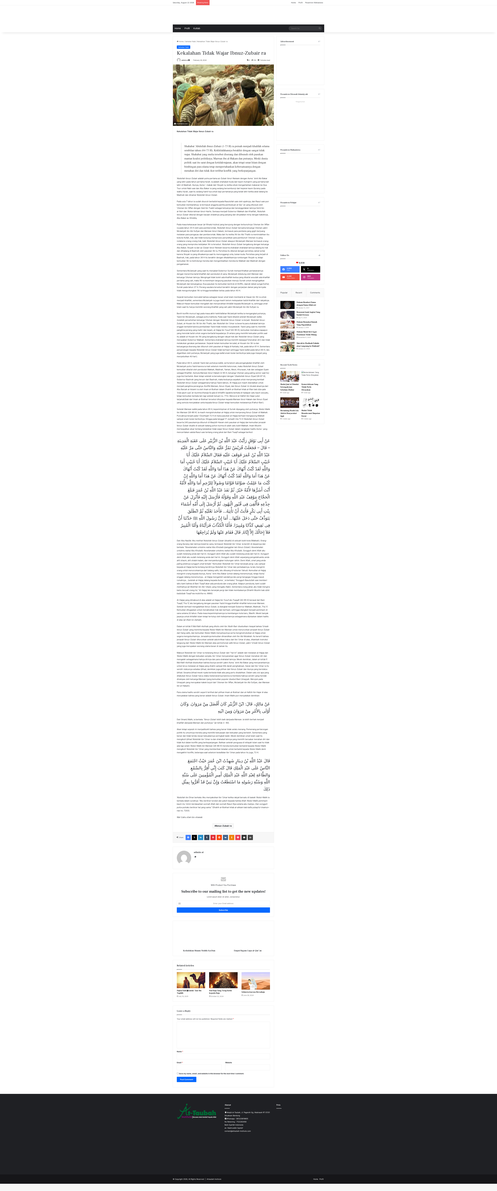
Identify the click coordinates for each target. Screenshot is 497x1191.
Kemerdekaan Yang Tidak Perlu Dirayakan (309, 387)
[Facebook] (188, 837)
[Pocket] (237, 837)
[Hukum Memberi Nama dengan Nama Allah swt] (287, 305)
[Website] (195, 856)
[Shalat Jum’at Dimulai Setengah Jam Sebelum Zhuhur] (289, 376)
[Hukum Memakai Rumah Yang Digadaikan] (287, 324)
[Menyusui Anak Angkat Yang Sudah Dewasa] (287, 315)
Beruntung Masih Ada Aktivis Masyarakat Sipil (289, 413)
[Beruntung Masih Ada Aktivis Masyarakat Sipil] (289, 402)
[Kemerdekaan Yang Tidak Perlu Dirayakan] (310, 376)
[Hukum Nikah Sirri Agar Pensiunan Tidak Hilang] (287, 335)
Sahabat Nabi (190, 41)
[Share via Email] (244, 837)
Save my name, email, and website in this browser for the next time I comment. (211, 1074)
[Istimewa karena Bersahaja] (256, 981)
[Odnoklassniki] (231, 837)
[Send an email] (189, 60)
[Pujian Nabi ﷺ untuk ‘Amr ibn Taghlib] (191, 980)
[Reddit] (219, 837)
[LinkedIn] (200, 837)
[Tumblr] (206, 837)
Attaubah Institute (214, 1179)
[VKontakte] (225, 837)
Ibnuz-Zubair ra (224, 826)
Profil (300, 3)
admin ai (184, 60)
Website (228, 1063)
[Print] (250, 837)
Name (180, 1051)
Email (180, 1063)
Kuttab (196, 28)
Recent (299, 292)
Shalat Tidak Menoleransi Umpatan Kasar (310, 413)
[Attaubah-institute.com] (192, 14)
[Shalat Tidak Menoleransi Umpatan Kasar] (310, 402)
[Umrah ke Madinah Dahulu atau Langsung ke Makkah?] (287, 347)
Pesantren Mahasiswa (314, 3)
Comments (315, 292)
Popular (284, 292)
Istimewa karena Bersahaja (253, 992)
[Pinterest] (213, 837)
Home (293, 3)
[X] (194, 837)
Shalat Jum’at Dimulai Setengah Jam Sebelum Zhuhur (289, 387)
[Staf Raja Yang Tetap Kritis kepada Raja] (223, 980)
